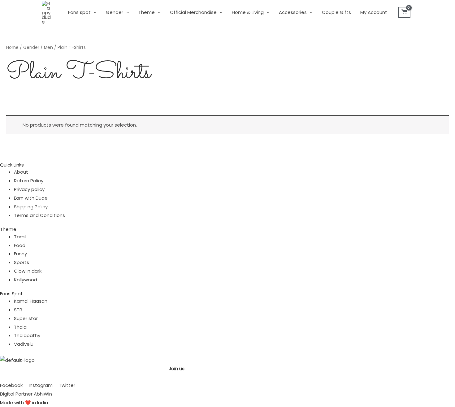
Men (48, 47)
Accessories (293, 12)
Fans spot (79, 12)
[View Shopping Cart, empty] (404, 12)
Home (12, 47)
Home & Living (248, 12)
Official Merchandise (193, 12)
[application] (94, 12)
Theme (146, 12)
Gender (114, 12)
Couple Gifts (336, 12)
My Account (373, 12)
